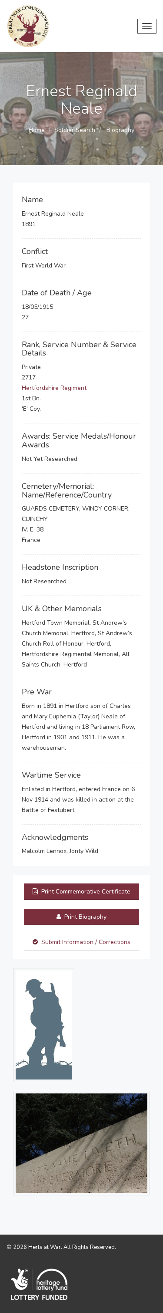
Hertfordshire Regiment (54, 388)
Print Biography (84, 917)
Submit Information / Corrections (85, 942)
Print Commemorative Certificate (85, 891)
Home (37, 130)
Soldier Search (74, 130)
